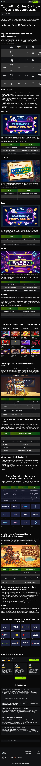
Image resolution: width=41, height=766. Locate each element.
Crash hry (25, 328)
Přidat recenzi (34, 659)
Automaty (35, 328)
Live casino (14, 328)
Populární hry (4, 328)
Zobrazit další (20, 677)
